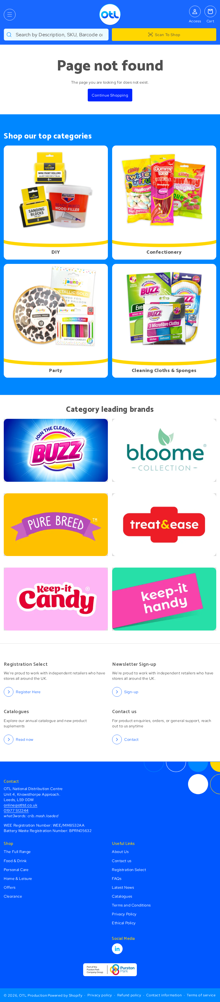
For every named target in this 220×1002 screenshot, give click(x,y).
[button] (9, 14)
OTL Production (33, 995)
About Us (120, 851)
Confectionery (164, 252)
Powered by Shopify (65, 995)
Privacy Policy (124, 913)
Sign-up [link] (131, 691)
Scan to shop (167, 34)
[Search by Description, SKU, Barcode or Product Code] (9, 34)
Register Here (28, 691)
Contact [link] (131, 739)
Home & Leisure (18, 878)
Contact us (121, 860)
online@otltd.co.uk (20, 805)
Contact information (164, 995)
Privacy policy (99, 995)
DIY (56, 252)
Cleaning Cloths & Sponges (164, 371)
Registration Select (129, 869)
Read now (24, 739)
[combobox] (56, 34)
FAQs (116, 878)
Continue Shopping (110, 95)
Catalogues (122, 896)
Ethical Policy (124, 922)
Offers (9, 887)
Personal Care (16, 869)
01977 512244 (16, 810)
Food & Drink (15, 860)
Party (56, 371)
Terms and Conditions (131, 905)
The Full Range (17, 851)
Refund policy (129, 995)
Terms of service (201, 995)
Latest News (123, 887)
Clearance (13, 896)
